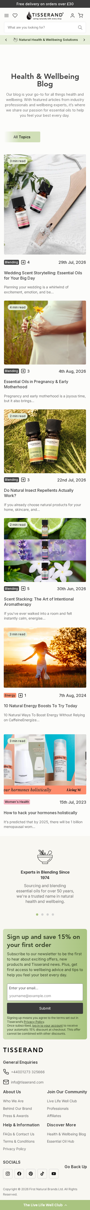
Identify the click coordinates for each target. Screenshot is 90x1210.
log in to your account (47, 1025)
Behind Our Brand (17, 1108)
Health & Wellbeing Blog (66, 1134)
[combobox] (45, 27)
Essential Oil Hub (60, 1141)
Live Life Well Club (62, 1101)
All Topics (22, 137)
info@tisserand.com (27, 1082)
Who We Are (13, 1101)
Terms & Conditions (18, 1141)
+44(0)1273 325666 (28, 1072)
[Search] (80, 27)
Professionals (57, 1108)
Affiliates (54, 1116)
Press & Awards (15, 1116)
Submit (45, 1008)
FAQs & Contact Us (18, 1134)
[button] (45, 1205)
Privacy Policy (34, 1022)
